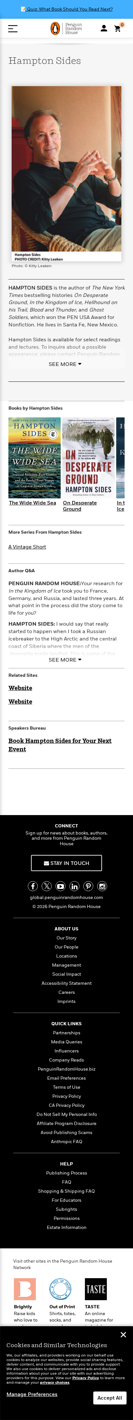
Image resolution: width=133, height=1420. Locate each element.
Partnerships (66, 1033)
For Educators (66, 1200)
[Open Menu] (13, 28)
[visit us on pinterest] (88, 886)
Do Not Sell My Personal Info (66, 1114)
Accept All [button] (109, 1398)
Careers (66, 992)
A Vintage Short (27, 547)
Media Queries (66, 1042)
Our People (66, 947)
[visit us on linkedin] (74, 886)
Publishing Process (66, 1173)
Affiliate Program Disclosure (67, 1123)
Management (66, 965)
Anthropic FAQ (66, 1142)
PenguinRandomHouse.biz (67, 1069)
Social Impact (66, 974)
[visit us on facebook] (33, 886)
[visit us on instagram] (102, 886)
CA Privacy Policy (67, 1105)
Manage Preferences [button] (31, 1394)
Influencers (67, 1051)
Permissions (67, 1218)
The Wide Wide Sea (32, 502)
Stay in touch (69, 863)
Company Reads (66, 1060)
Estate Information (67, 1227)
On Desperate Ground (80, 506)
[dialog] (66, 1373)
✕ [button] (123, 1335)
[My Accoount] (104, 28)
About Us (66, 929)
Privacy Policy (66, 1096)
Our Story (66, 938)
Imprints (66, 1001)
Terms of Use (66, 1087)
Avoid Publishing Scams (66, 1133)
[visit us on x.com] (47, 886)
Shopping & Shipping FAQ (66, 1191)
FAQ (66, 1182)
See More (63, 364)
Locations (66, 956)
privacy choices (54, 1382)
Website (20, 688)
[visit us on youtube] (61, 886)
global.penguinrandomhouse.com (66, 897)
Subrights (66, 1209)
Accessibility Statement (67, 983)
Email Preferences (66, 1078)
